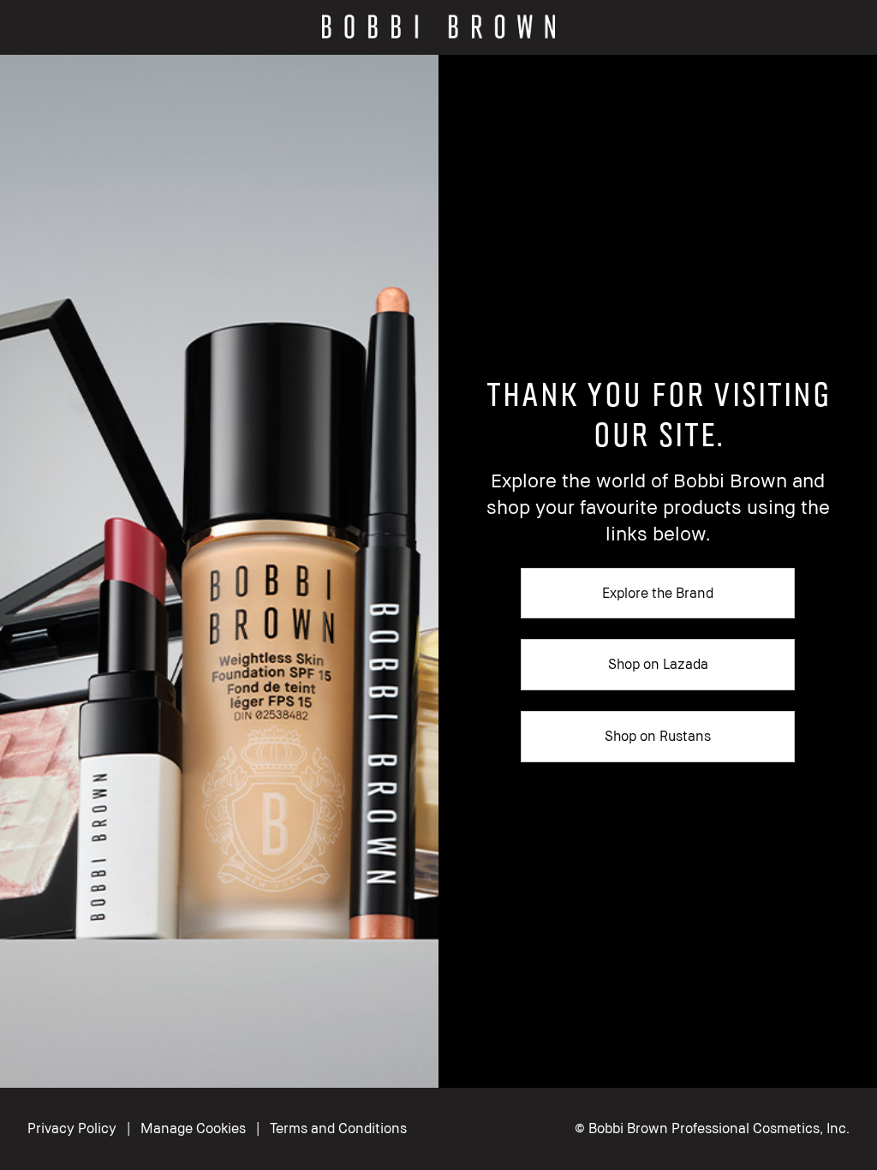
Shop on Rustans (658, 735)
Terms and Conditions (338, 1128)
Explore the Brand (657, 592)
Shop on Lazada (658, 663)
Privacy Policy (71, 1128)
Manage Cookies (193, 1128)
